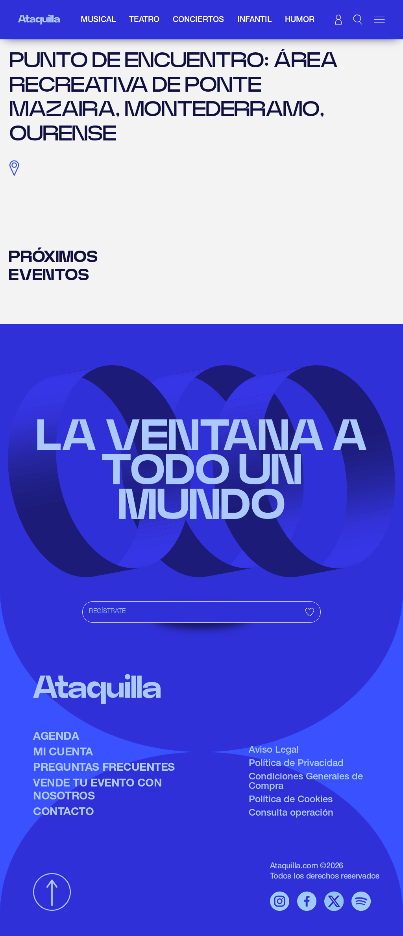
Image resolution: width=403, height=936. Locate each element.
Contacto (63, 812)
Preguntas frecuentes (104, 768)
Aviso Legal (274, 750)
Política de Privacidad (296, 764)
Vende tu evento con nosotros (97, 791)
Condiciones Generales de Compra (306, 782)
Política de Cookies (291, 800)
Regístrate (107, 612)
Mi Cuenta (63, 753)
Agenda (56, 737)
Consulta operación (291, 813)
